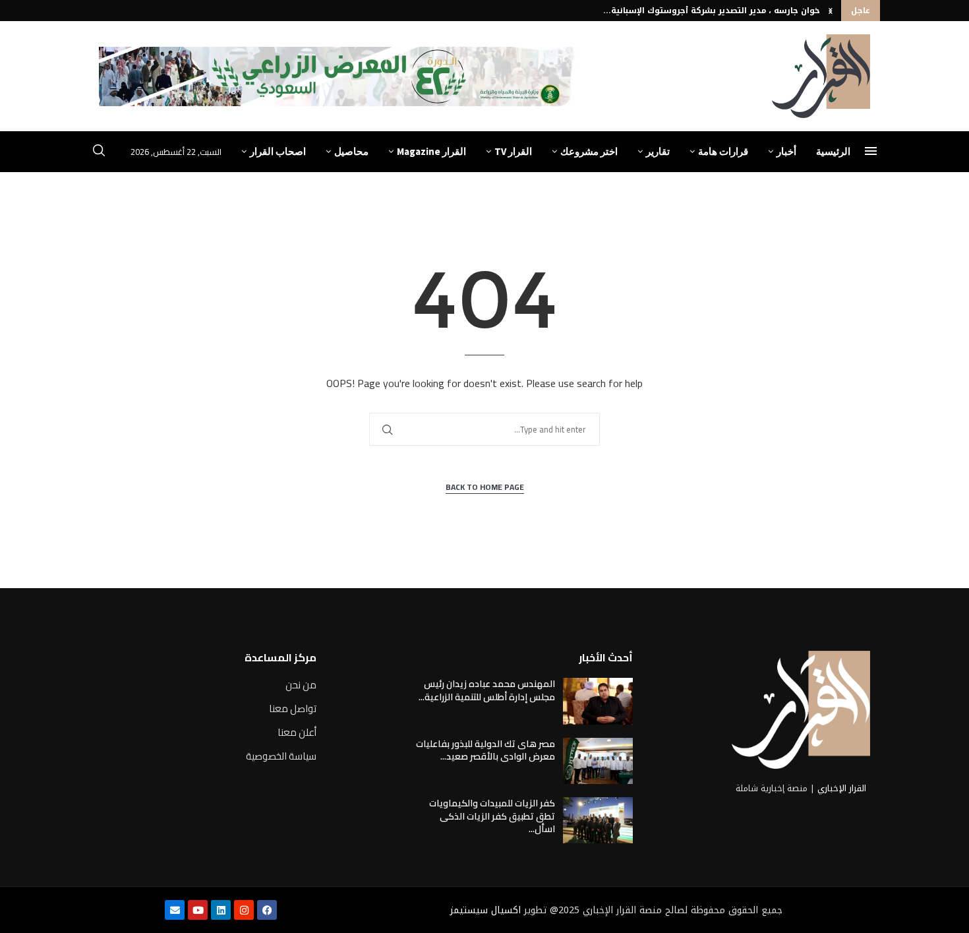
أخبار (786, 151)
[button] (830, 10)
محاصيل (351, 151)
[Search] (98, 152)
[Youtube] (198, 910)
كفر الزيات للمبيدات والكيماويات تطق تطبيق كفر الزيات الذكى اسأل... (492, 816)
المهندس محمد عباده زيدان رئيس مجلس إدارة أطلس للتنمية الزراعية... (487, 690)
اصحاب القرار (278, 151)
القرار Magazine (431, 151)
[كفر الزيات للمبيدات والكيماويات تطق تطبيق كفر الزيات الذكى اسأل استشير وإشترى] (598, 820)
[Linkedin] (221, 910)
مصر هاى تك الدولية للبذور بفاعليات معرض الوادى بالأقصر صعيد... (485, 750)
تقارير (658, 151)
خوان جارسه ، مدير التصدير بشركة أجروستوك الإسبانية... (711, 10)
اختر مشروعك (589, 151)
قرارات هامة (723, 151)
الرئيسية (833, 151)
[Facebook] (267, 910)
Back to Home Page (485, 487)
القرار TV (513, 151)
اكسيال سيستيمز (485, 910)
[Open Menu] (871, 151)
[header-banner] (339, 76)
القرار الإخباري (841, 788)
